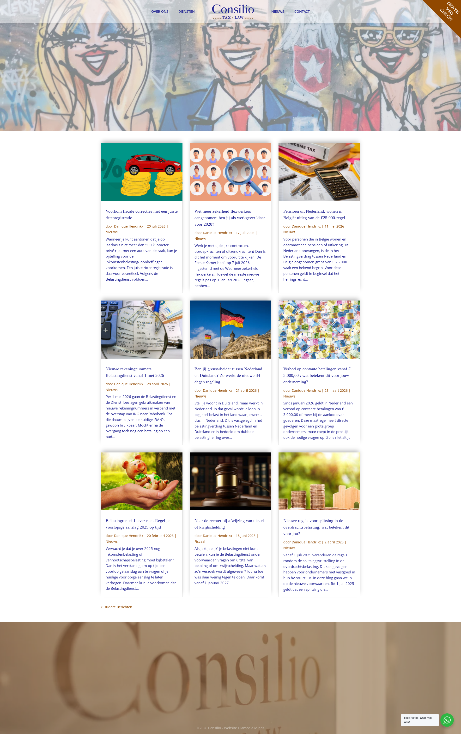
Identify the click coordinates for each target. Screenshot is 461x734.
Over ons (159, 11)
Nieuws (277, 11)
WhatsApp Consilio (190, 695)
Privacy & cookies (319, 644)
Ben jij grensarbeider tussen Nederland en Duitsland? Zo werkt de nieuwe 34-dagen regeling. (228, 375)
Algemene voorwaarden (325, 659)
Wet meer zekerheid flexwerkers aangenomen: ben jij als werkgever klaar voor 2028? (229, 218)
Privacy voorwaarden (322, 664)
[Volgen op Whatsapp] (272, 700)
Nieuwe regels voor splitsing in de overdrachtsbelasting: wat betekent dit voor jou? (316, 527)
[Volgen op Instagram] (262, 700)
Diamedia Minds (251, 728)
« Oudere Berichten (116, 607)
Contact (302, 11)
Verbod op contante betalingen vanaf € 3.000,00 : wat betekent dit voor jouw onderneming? (317, 375)
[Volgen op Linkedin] (251, 700)
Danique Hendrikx (128, 226)
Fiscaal (199, 541)
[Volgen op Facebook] (241, 700)
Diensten (186, 11)
